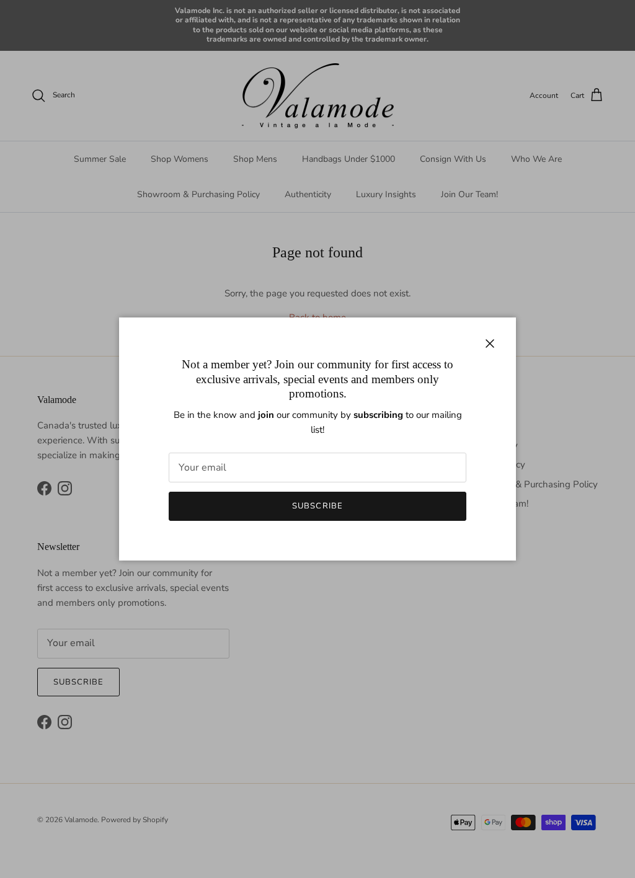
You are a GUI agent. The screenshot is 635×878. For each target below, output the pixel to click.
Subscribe (317, 506)
